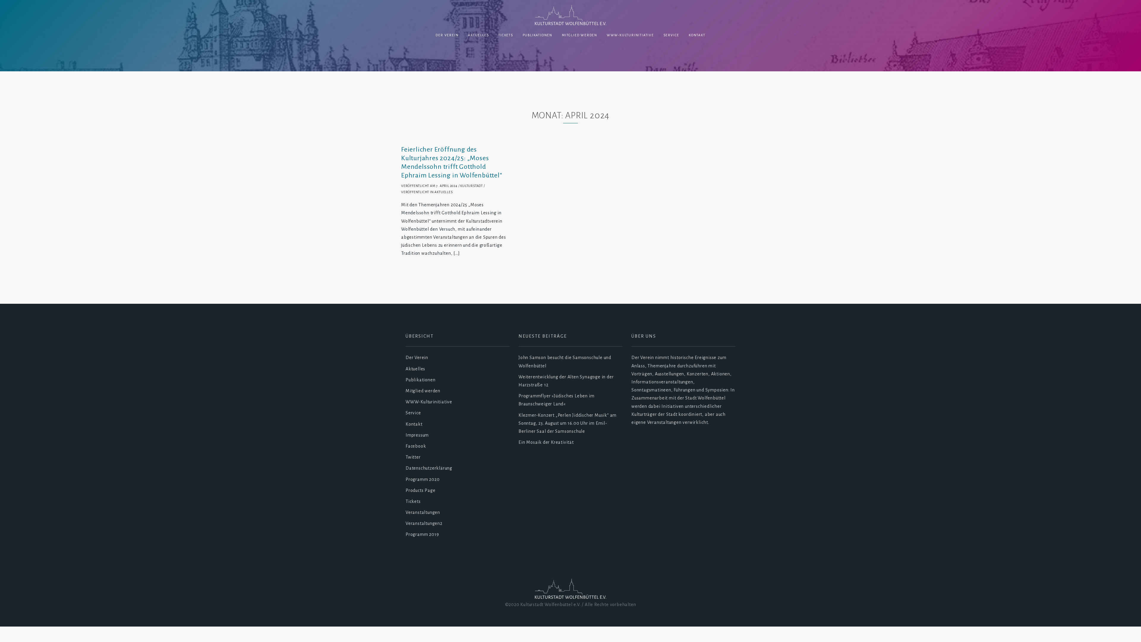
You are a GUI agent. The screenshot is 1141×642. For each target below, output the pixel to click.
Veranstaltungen (423, 512)
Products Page (420, 490)
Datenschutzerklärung (429, 468)
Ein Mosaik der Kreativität (546, 442)
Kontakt (697, 35)
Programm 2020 (422, 479)
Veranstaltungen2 (424, 523)
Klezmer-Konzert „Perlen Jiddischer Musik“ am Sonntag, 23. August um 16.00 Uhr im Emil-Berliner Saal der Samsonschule (568, 423)
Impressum (417, 435)
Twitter (413, 457)
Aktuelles (478, 35)
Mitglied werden (579, 35)
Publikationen (537, 35)
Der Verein (447, 35)
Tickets (505, 35)
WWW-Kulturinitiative (630, 35)
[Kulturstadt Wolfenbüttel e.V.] (570, 15)
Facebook (416, 446)
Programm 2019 (422, 534)
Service (672, 35)
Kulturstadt (471, 186)
